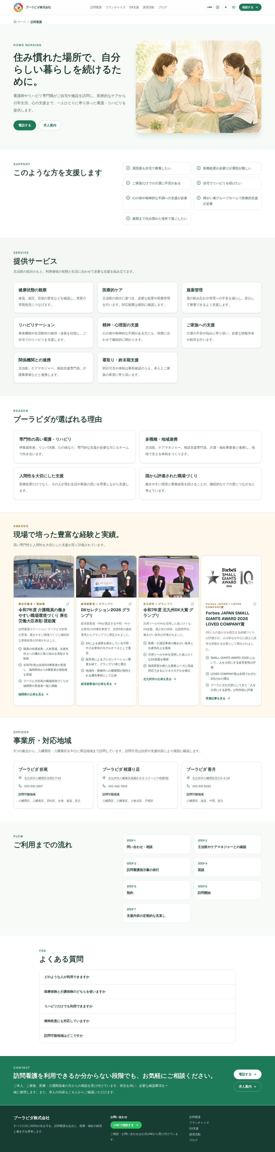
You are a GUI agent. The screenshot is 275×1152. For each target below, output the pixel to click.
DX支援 (134, 7)
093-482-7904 (117, 786)
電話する (24, 125)
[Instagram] (217, 7)
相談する (247, 7)
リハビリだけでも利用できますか (68, 1006)
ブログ (162, 7)
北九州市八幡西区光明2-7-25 (42, 778)
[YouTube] (233, 7)
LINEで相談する (124, 1125)
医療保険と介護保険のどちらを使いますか (74, 991)
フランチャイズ (115, 7)
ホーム (22, 21)
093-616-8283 (201, 786)
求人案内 (49, 125)
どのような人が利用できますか (66, 977)
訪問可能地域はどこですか (63, 1036)
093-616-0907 (33, 786)
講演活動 (148, 7)
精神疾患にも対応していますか (66, 1021)
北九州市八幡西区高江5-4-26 (211, 778)
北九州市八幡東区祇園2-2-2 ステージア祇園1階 (138, 778)
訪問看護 (96, 7)
